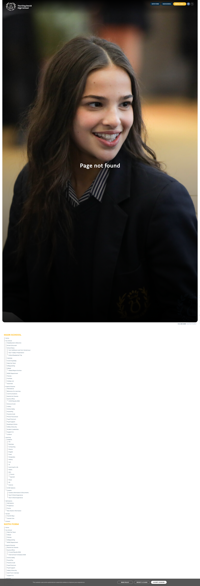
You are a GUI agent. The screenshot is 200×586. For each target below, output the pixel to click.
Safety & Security (12, 427)
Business (11, 444)
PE (9, 482)
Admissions (8, 501)
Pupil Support (11, 421)
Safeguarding (11, 366)
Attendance (10, 388)
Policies (9, 376)
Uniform (9, 434)
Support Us (10, 432)
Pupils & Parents (10, 386)
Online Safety (11, 409)
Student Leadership (13, 429)
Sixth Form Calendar (13, 573)
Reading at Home (12, 424)
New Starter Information (14, 510)
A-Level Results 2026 (15, 552)
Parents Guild (11, 414)
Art (9, 441)
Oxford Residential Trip (15, 355)
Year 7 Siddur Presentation (16, 352)
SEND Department (12, 373)
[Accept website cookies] (159, 582)
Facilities (9, 378)
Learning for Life (13, 467)
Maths (10, 469)
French (12, 474)
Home (7, 338)
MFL (10, 472)
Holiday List (10, 381)
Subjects (9, 439)
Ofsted (9, 368)
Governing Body (11, 360)
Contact (7, 521)
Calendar (9, 358)
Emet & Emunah (12, 345)
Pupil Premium (11, 419)
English (11, 452)
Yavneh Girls (10, 518)
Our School (8, 340)
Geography (12, 457)
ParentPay (10, 411)
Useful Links (179, 4)
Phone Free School (12, 416)
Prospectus (10, 505)
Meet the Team (11, 363)
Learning (8, 437)
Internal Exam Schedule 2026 (17, 554)
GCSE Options (11, 488)
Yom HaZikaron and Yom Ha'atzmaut (19, 350)
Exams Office (11, 399)
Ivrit (10, 462)
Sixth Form (155, 4)
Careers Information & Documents (19, 492)
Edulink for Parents (12, 396)
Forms (9, 508)
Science (11, 485)
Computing (12, 447)
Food (10, 454)
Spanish (12, 477)
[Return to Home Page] (23, 6)
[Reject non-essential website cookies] (142, 582)
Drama (11, 449)
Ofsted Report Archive (15, 370)
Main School (167, 4)
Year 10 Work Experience (16, 495)
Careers (9, 490)
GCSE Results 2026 (14, 401)
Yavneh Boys (10, 516)
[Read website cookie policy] (125, 582)
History (11, 459)
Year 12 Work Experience (16, 497)
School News (10, 348)
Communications (12, 393)
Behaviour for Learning (13, 391)
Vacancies (10, 383)
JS (9, 464)
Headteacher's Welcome (14, 343)
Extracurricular (11, 404)
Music (10, 480)
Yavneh (7, 513)
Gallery (9, 406)
